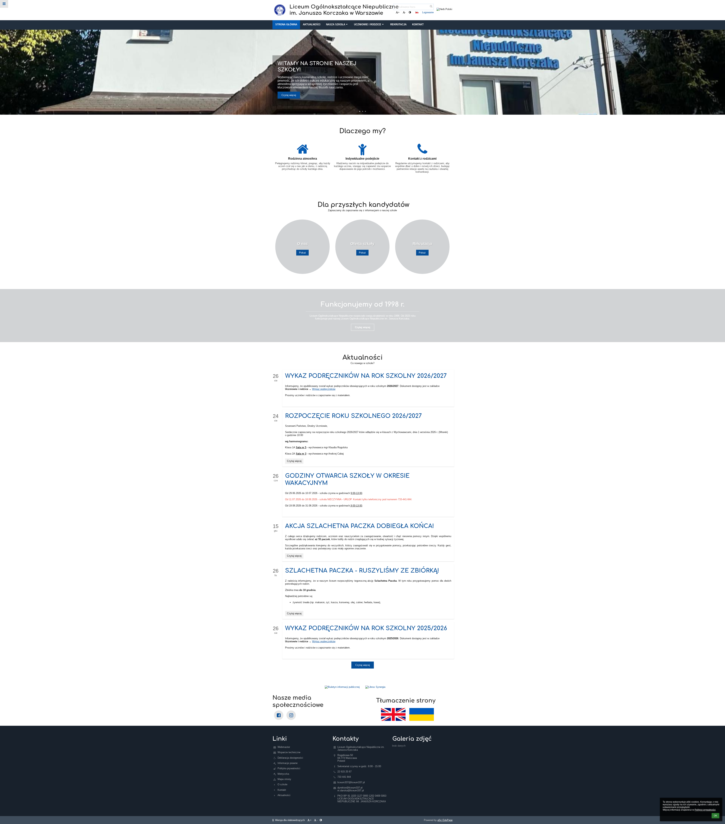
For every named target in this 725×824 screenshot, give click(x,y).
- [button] (405, 12)
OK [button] (715, 815)
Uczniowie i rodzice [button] (367, 24)
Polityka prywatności (289, 768)
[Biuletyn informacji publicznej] (317, 687)
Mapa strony (284, 779)
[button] (409, 12)
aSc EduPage (445, 820)
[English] (393, 714)
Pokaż (302, 252)
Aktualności (284, 795)
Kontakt (282, 789)
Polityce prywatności (705, 810)
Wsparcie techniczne (289, 752)
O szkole (282, 784)
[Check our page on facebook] (278, 715)
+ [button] (399, 12)
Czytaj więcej (289, 95)
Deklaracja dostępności (290, 757)
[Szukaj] (431, 6)
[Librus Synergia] (407, 687)
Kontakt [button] (418, 24)
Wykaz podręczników (323, 389)
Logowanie (428, 12)
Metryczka (283, 773)
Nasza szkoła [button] (335, 24)
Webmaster (284, 747)
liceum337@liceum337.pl (351, 782)
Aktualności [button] (311, 24)
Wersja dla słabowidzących (289, 820)
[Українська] (421, 714)
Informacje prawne (288, 763)
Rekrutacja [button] (398, 24)
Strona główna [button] (286, 24)
